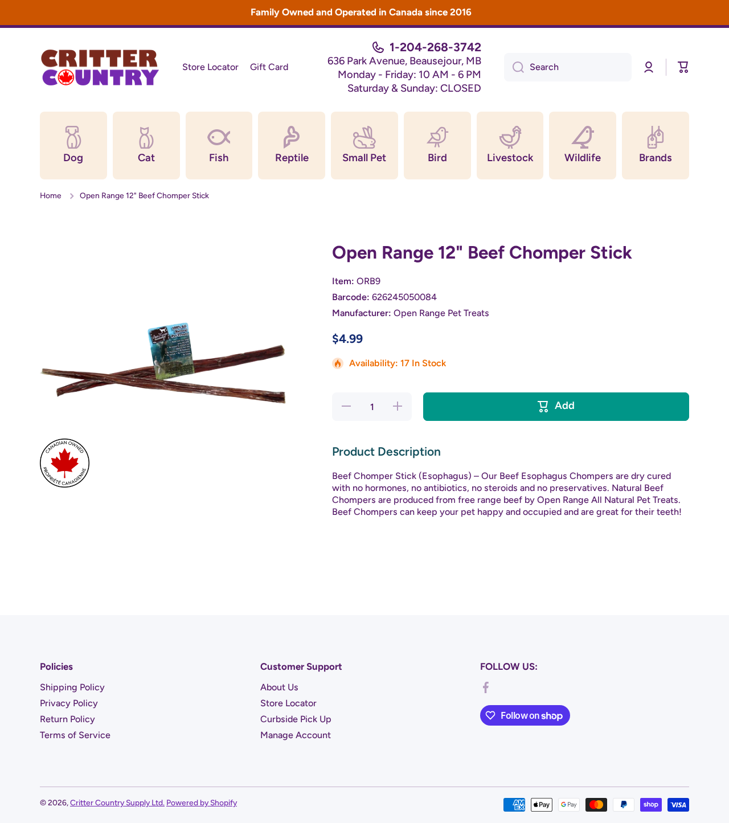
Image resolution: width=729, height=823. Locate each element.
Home (51, 195)
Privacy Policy (69, 703)
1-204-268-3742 (435, 47)
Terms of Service (75, 735)
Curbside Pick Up (295, 719)
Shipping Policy (72, 687)
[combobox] (568, 67)
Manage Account (295, 735)
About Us (279, 687)
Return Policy (67, 719)
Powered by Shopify (201, 802)
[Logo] (99, 67)
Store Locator (288, 703)
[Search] (514, 67)
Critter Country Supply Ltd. (117, 802)
